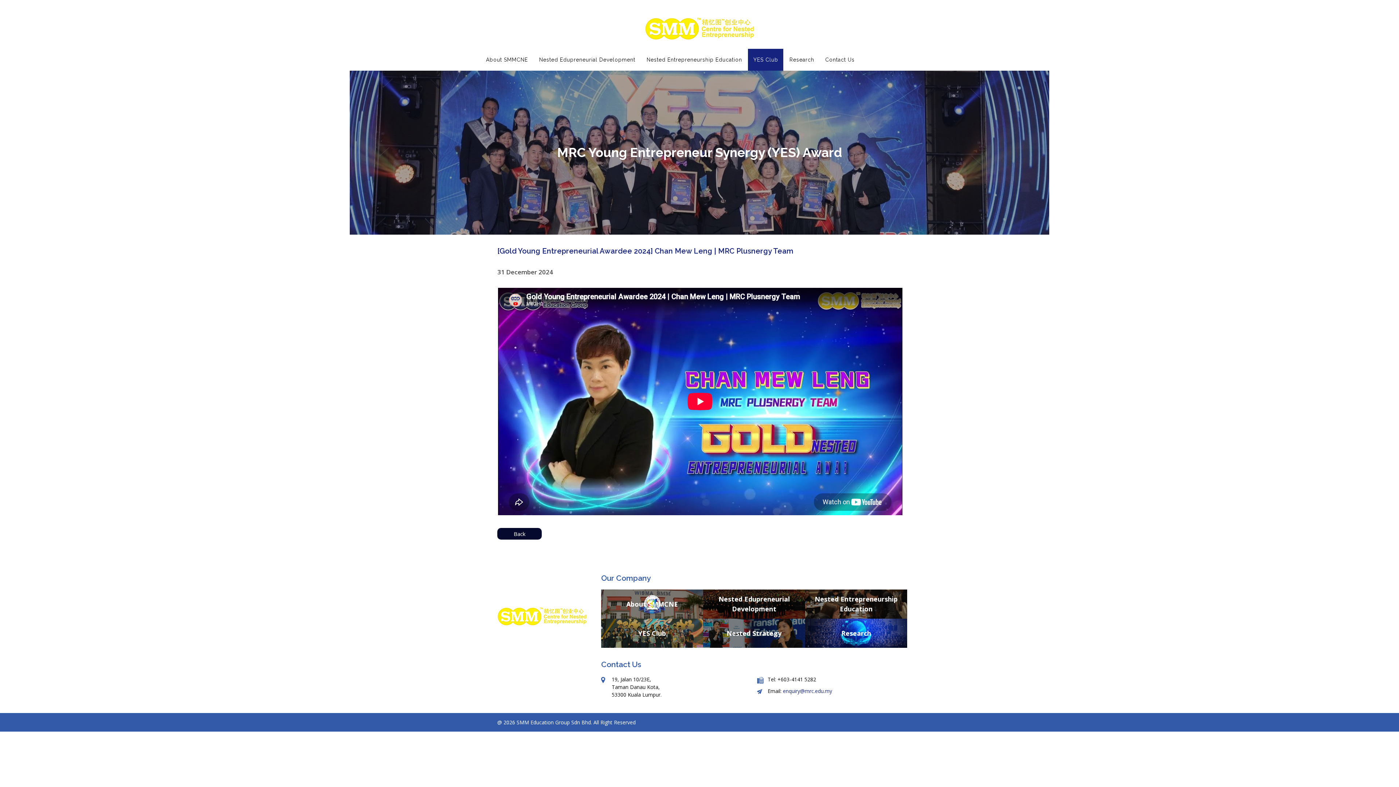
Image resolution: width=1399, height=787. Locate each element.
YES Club (652, 633)
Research (856, 633)
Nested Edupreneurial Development (754, 604)
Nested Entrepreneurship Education (856, 604)
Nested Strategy (753, 633)
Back (519, 533)
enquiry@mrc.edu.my (807, 691)
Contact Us (840, 60)
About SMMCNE (652, 603)
